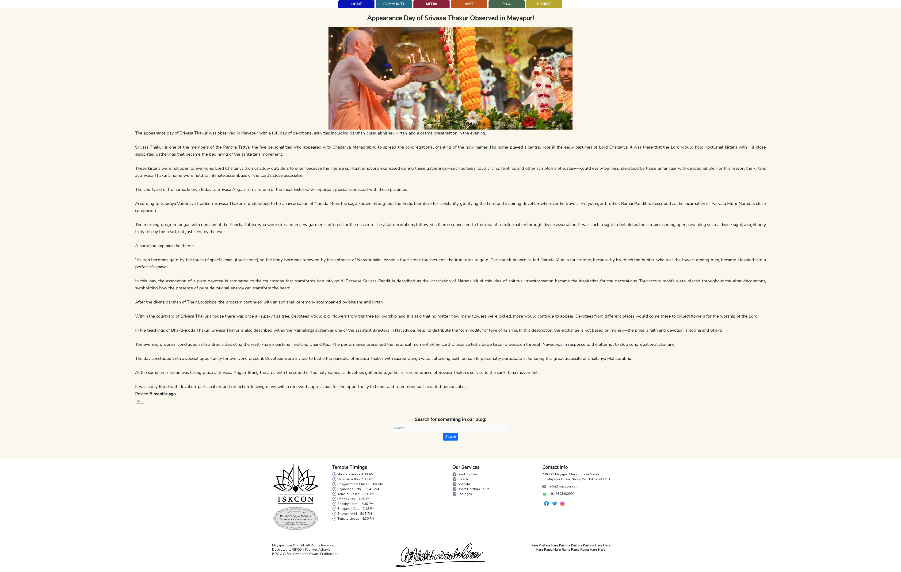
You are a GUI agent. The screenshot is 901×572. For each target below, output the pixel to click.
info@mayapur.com (564, 486)
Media (431, 4)
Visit (469, 4)
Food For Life (467, 474)
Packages (465, 494)
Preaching (465, 479)
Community (394, 4)
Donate (544, 4)
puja (506, 4)
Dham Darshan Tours (473, 489)
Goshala (464, 484)
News (140, 401)
